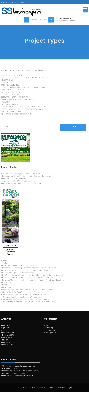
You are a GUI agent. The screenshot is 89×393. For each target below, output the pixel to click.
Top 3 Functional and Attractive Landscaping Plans (20, 181)
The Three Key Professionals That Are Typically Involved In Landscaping (28, 302)
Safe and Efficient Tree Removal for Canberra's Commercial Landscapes (28, 290)
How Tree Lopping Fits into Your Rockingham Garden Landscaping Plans (28, 277)
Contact (5, 263)
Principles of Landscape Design (13, 178)
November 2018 (8, 335)
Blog (47, 325)
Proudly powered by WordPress (30, 388)
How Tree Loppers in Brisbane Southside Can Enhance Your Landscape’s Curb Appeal (33, 275)
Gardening (49, 328)
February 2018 (7, 345)
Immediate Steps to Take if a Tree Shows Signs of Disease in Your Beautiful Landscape (33, 280)
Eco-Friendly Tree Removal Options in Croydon (19, 265)
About (4, 260)
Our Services (7, 282)
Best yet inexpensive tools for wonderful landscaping (21, 183)
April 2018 (6, 342)
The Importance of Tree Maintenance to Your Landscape (22, 297)
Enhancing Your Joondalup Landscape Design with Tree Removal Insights (29, 268)
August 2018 (7, 337)
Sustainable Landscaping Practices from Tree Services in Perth (25, 294)
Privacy (5, 285)
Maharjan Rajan (66, 388)
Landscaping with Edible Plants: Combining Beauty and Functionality (27, 176)
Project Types (7, 287)
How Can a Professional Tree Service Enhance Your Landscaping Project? (29, 270)
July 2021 (5, 330)
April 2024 (6, 328)
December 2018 (8, 333)
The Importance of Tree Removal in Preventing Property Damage (25, 299)
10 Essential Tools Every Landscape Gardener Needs (21, 174)
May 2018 (6, 340)
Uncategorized (50, 333)
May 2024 (6, 325)
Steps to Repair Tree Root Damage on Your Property (21, 292)
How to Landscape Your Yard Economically (18, 273)
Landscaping (50, 330)
